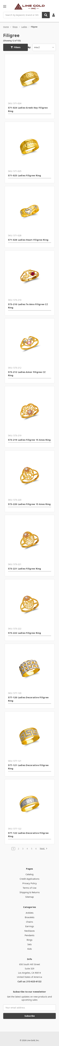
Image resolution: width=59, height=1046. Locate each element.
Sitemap (29, 896)
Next (42, 848)
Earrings (29, 926)
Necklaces (29, 930)
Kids (29, 948)
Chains (29, 921)
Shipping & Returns (30, 892)
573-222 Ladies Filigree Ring (24, 632)
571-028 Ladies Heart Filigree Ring (28, 239)
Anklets (29, 912)
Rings (29, 939)
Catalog (29, 874)
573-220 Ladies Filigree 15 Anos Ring (29, 504)
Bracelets (29, 917)
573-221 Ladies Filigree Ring (24, 568)
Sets (29, 944)
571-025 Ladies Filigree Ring (24, 175)
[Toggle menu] (4, 6)
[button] (15, 47)
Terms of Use (29, 887)
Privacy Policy (29, 883)
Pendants (29, 935)
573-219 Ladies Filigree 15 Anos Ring (29, 439)
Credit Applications (29, 878)
